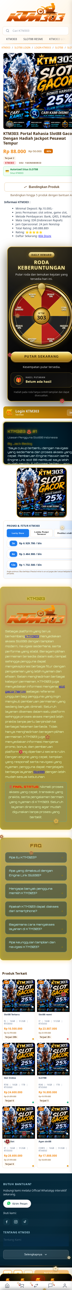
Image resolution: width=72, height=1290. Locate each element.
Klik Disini (44, 236)
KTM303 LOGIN (59, 39)
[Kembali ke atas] (64, 1263)
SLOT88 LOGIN (22, 47)
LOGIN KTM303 (42, 47)
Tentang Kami (12, 1240)
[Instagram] (15, 1222)
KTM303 (11, 39)
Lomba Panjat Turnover (41, 533)
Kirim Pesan (19, 1204)
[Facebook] (6, 1222)
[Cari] (7, 30)
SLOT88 (59, 47)
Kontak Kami (12, 1246)
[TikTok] (25, 1222)
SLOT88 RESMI (33, 39)
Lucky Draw (18, 533)
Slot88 (39, 772)
